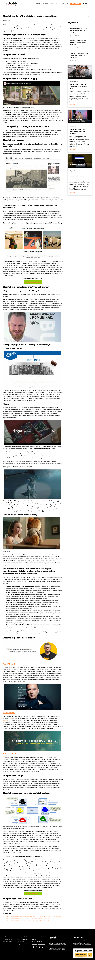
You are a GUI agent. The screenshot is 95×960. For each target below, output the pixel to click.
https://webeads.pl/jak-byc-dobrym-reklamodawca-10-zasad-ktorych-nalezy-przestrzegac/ (34, 917)
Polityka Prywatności (8, 941)
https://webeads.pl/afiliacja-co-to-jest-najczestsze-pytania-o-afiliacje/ (27, 919)
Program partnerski (22, 939)
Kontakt (34, 939)
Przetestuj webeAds (37, 937)
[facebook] (33, 947)
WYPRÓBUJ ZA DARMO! (33, 282)
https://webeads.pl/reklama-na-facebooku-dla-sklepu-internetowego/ (27, 921)
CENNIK (38, 4)
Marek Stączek (9, 713)
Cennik (5, 944)
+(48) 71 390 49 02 (37, 941)
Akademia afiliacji (22, 937)
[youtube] (39, 947)
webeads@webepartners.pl (39, 944)
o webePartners (7, 937)
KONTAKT (65, 4)
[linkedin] (42, 947)
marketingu (55, 291)
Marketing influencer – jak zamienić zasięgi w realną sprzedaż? (77, 131)
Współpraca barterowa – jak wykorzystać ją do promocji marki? (78, 86)
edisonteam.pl (7, 720)
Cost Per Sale (21, 941)
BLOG (58, 4)
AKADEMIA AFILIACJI (48, 4)
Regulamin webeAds (8, 939)
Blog (19, 944)
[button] (88, 17)
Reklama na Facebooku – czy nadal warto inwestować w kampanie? (78, 176)
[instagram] (36, 947)
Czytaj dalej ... (72, 104)
